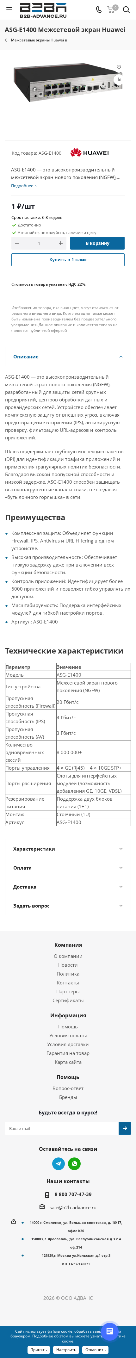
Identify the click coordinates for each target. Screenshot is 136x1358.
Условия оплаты (68, 1035)
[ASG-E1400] (68, 95)
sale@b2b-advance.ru (73, 1207)
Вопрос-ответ (68, 1088)
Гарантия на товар (68, 1053)
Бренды (68, 1097)
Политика (68, 973)
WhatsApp (74, 1163)
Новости (68, 965)
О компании (68, 956)
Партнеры (68, 991)
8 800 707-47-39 (73, 1194)
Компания (68, 944)
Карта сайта (68, 1062)
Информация (68, 1015)
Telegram (58, 1163)
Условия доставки (68, 1044)
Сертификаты (68, 1000)
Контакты (68, 982)
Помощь (68, 1026)
